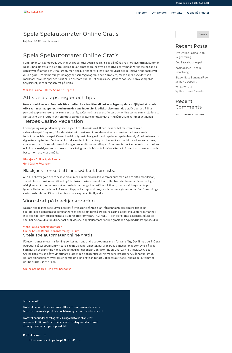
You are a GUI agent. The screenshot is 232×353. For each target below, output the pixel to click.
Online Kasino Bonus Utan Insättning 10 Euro (51, 231)
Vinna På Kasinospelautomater (42, 227)
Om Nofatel (159, 12)
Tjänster (141, 12)
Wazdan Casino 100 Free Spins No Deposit (48, 90)
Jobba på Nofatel (198, 12)
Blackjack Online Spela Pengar (42, 159)
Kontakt (176, 12)
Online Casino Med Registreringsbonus (47, 269)
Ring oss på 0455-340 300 (192, 3)
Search (203, 34)
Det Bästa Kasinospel (188, 62)
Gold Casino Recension (37, 163)
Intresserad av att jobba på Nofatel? (52, 340)
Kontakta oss (31, 335)
